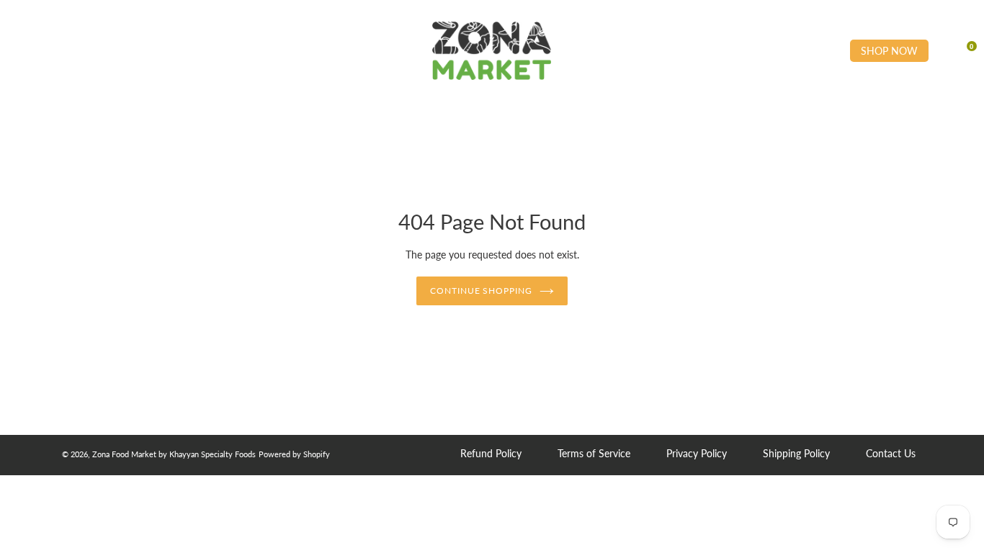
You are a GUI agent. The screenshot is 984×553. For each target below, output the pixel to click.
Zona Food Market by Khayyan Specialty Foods (174, 454)
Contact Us (891, 453)
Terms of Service (594, 453)
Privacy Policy (696, 453)
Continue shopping (481, 290)
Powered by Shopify (294, 454)
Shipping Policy (796, 453)
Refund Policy (491, 453)
